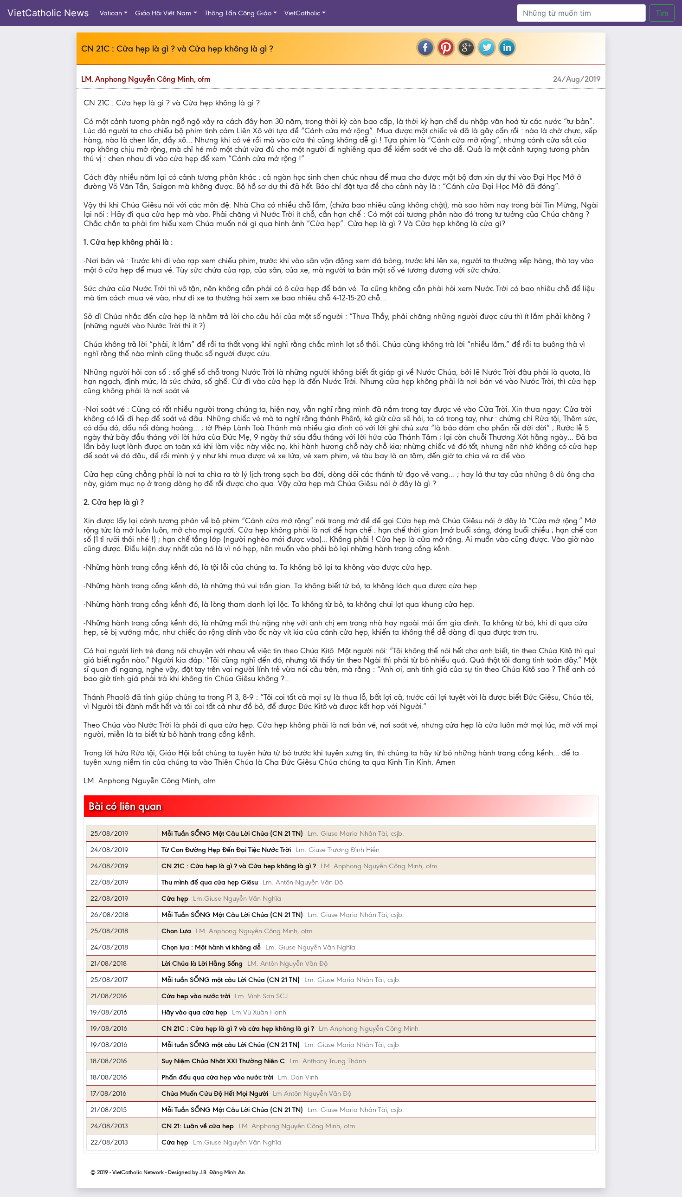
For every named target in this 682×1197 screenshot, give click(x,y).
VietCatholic (302, 13)
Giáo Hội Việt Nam (163, 13)
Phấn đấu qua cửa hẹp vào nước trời (217, 1077)
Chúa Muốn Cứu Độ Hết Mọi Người (214, 1093)
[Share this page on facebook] (425, 47)
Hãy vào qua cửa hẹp (194, 1012)
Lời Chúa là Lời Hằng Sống (202, 963)
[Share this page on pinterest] (446, 47)
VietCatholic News (48, 13)
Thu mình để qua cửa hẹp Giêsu (209, 882)
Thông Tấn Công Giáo (238, 13)
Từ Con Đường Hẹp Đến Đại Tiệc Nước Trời (226, 850)
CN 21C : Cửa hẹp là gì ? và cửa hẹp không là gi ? (237, 1028)
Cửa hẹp (174, 898)
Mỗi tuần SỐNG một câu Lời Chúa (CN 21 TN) (230, 980)
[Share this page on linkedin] (507, 47)
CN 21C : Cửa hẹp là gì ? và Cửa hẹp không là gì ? (238, 866)
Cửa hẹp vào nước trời (195, 996)
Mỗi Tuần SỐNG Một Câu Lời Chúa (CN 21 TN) (232, 833)
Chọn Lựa (176, 931)
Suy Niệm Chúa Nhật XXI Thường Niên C (223, 1061)
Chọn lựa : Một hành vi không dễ (211, 947)
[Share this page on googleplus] (466, 47)
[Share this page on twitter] (486, 47)
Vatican (111, 13)
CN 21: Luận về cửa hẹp (197, 1126)
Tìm (662, 13)
